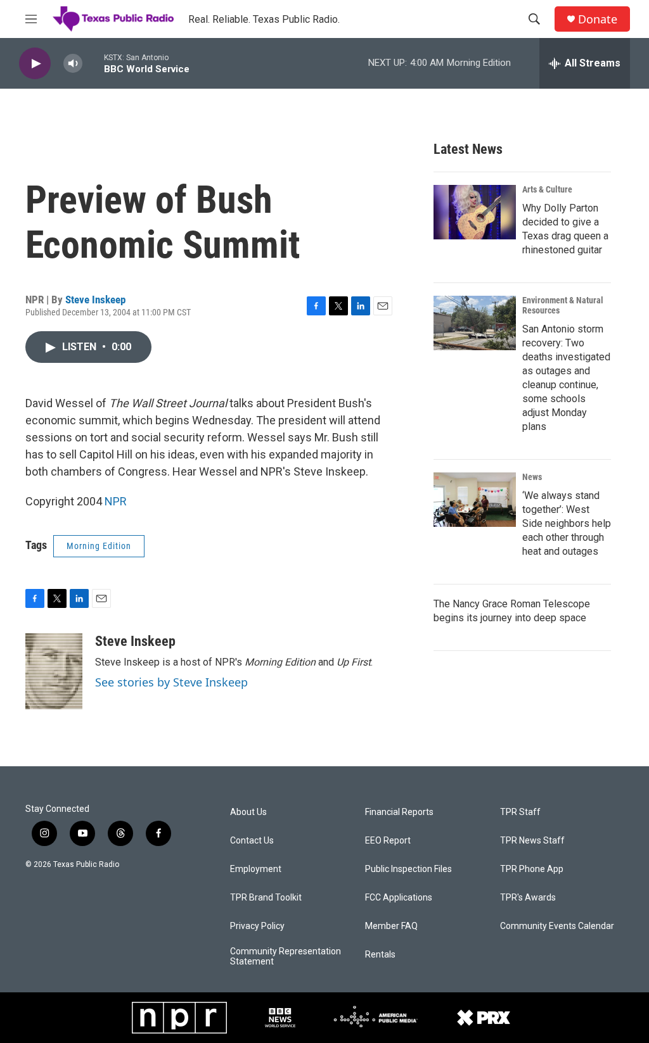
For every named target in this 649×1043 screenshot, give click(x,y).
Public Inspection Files (408, 869)
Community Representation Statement (285, 956)
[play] (35, 63)
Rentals (380, 954)
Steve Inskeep (95, 299)
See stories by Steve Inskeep (171, 682)
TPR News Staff (532, 840)
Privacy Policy (257, 926)
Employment (255, 869)
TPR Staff (520, 812)
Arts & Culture (547, 189)
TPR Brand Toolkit (266, 897)
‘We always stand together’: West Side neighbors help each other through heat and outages (566, 523)
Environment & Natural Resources (562, 305)
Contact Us (252, 840)
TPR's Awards (528, 897)
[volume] (73, 63)
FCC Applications (398, 897)
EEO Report (388, 840)
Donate (597, 19)
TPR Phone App (531, 869)
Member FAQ (391, 926)
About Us (248, 812)
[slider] (93, 63)
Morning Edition (99, 546)
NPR (116, 501)
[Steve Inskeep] (53, 671)
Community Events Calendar (557, 926)
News (532, 477)
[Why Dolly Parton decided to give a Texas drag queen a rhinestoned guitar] (475, 212)
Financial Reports (399, 812)
